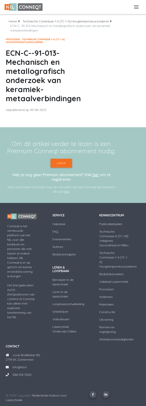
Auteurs (57, 247)
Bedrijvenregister (64, 254)
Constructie (107, 312)
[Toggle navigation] (136, 7)
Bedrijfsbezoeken (111, 274)
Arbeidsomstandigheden (116, 339)
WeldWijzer (60, 311)
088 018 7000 (22, 375)
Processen (13, 39)
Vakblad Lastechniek (113, 281)
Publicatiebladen (110, 224)
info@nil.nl (19, 367)
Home (13, 21)
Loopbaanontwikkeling (68, 304)
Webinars (106, 297)
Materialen (106, 304)
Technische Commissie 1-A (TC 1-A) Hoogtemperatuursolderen (66, 21)
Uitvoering (106, 319)
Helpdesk (58, 224)
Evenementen (61, 239)
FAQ (55, 231)
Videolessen (60, 319)
